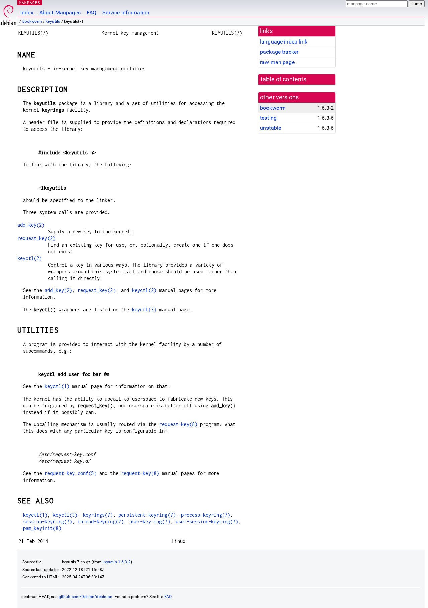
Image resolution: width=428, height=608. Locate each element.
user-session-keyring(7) (207, 521)
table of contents (284, 79)
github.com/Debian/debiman (86, 596)
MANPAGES (29, 2)
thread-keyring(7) (101, 521)
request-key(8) (178, 424)
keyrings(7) (98, 515)
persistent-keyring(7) (147, 515)
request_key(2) (36, 238)
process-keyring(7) (205, 515)
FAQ (91, 12)
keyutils (53, 21)
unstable (270, 128)
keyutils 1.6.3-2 (116, 562)
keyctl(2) (29, 258)
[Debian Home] (8, 13)
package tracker (279, 52)
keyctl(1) (57, 386)
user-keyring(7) (149, 521)
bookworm (32, 21)
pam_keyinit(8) (42, 528)
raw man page (277, 62)
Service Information (125, 12)
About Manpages (60, 12)
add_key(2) (31, 225)
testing (268, 118)
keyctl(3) (144, 309)
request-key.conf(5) (71, 473)
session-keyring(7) (47, 521)
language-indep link (283, 41)
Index (26, 12)
